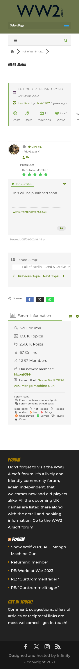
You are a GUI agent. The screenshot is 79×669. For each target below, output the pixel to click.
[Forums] (12, 51)
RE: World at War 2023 (32, 570)
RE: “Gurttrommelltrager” (35, 579)
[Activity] (27, 157)
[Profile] (23, 157)
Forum (18, 539)
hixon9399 (22, 374)
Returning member (29, 562)
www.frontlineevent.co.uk (30, 211)
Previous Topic (28, 276)
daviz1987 (43, 103)
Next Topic (52, 276)
